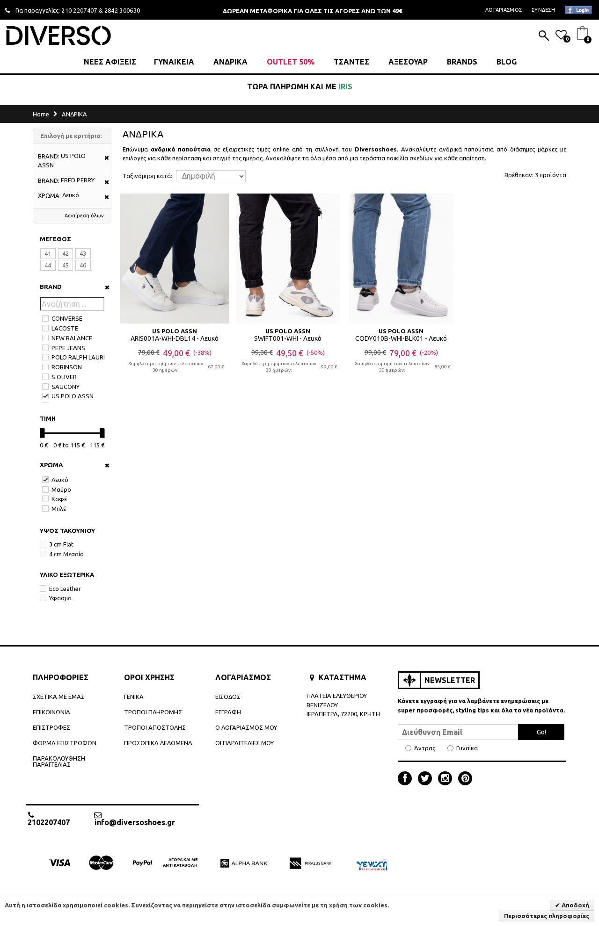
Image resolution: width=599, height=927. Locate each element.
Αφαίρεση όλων (84, 215)
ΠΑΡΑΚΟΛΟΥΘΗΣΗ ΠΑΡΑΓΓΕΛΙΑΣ (59, 761)
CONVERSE (66, 318)
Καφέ (59, 499)
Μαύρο (61, 489)
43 (83, 253)
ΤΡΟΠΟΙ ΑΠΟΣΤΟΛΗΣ (155, 727)
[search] (543, 36)
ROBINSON (66, 367)
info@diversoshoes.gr (135, 822)
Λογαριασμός (503, 10)
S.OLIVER (64, 377)
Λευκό (59, 479)
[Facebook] (407, 779)
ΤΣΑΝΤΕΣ (351, 61)
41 (47, 253)
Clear (104, 287)
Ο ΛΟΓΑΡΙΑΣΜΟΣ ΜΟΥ (246, 727)
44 (47, 265)
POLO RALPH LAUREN (81, 357)
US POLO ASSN (72, 396)
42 (65, 253)
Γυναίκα (467, 748)
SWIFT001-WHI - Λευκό (287, 338)
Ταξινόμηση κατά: (147, 176)
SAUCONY (65, 386)
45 (65, 265)
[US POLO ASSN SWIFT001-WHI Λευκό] (288, 258)
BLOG (507, 61)
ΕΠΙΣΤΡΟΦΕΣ (51, 727)
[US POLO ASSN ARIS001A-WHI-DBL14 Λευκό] (174, 258)
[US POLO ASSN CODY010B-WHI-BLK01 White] (401, 258)
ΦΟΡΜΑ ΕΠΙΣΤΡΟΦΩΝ (64, 743)
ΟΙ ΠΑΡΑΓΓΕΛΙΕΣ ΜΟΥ (244, 743)
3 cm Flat (61, 544)
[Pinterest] (465, 779)
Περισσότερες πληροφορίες (546, 916)
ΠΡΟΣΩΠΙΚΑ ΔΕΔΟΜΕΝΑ (158, 743)
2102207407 (49, 822)
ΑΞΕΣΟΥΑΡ (408, 61)
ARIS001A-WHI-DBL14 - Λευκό (175, 338)
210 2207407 (79, 10)
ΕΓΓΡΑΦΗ (228, 712)
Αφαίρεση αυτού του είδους (103, 158)
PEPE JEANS (68, 348)
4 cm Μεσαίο (66, 554)
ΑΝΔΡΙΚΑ (230, 61)
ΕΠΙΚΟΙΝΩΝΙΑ (51, 712)
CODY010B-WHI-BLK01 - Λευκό (401, 338)
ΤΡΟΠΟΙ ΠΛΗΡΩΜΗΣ (153, 712)
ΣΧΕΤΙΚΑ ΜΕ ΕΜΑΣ (59, 696)
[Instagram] (447, 779)
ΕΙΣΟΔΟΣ (228, 696)
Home (41, 114)
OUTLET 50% (290, 61)
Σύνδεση (543, 10)
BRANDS (462, 61)
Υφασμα (60, 598)
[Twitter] (427, 779)
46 (83, 265)
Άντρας (424, 748)
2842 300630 (122, 10)
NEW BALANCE (71, 338)
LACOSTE (64, 328)
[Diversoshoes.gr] (58, 35)
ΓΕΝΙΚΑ (134, 696)
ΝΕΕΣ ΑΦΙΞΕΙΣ (110, 61)
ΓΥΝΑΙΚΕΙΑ (174, 61)
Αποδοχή (574, 905)
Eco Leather (65, 588)
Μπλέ (58, 508)
